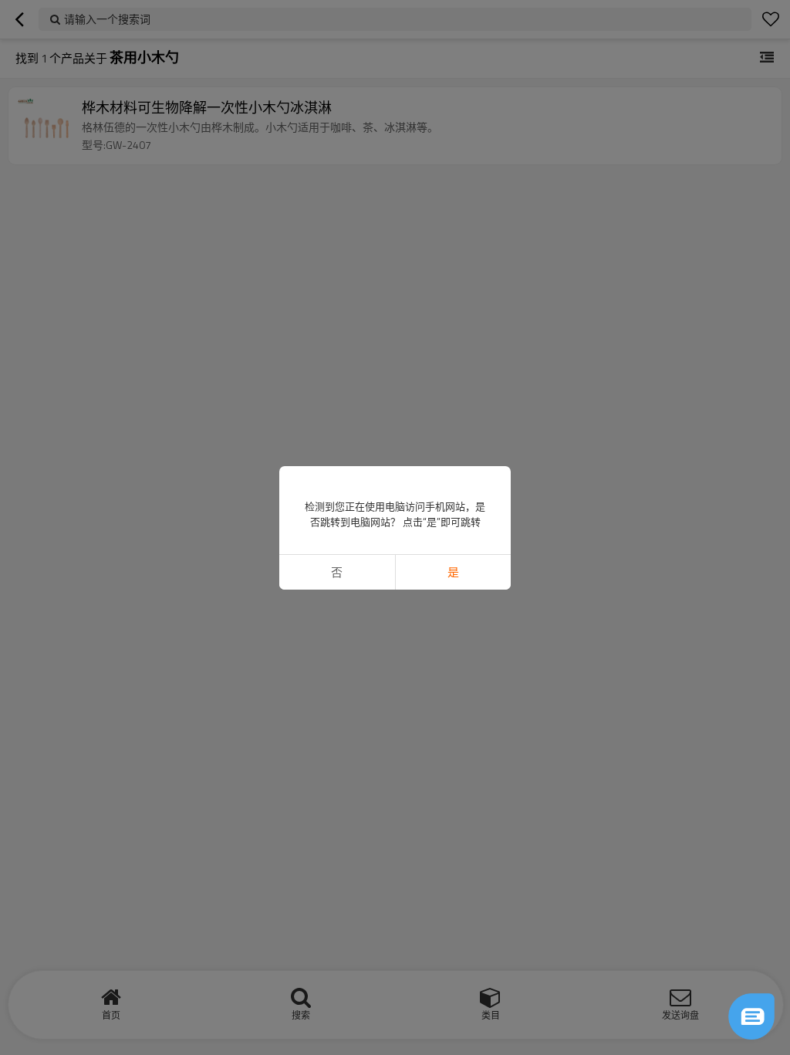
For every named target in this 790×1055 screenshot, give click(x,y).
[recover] (751, 1016)
